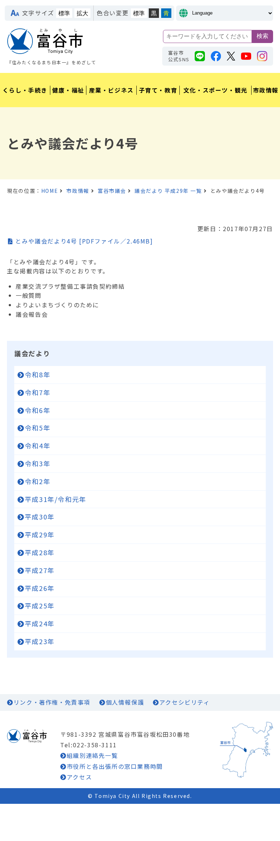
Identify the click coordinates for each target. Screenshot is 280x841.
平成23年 (40, 641)
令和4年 (37, 445)
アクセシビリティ (184, 702)
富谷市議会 (112, 190)
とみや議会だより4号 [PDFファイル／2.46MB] (84, 241)
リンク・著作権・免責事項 (51, 702)
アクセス (79, 776)
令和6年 (37, 410)
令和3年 (37, 463)
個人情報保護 (125, 702)
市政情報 (77, 190)
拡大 (82, 13)
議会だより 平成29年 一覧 (168, 190)
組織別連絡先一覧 (92, 755)
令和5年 (37, 427)
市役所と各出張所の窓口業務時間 (115, 766)
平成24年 (40, 623)
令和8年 (37, 374)
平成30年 (40, 516)
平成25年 (40, 605)
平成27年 (40, 570)
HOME (49, 190)
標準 (64, 13)
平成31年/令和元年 (55, 499)
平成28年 (40, 552)
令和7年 (37, 392)
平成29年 (40, 534)
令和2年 (37, 481)
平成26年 (40, 588)
